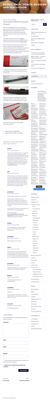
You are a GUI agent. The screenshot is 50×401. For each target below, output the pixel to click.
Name (5, 340)
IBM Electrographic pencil (36, 58)
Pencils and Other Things (36, 306)
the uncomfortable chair (36, 311)
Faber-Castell (35, 218)
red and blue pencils (37, 276)
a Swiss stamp (23, 41)
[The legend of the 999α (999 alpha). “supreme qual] (43, 148)
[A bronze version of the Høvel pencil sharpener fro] (35, 156)
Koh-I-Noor (35, 229)
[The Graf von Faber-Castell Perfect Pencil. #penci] (43, 107)
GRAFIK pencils (12, 163)
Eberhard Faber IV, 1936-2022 (37, 42)
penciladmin (10, 192)
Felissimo (35, 220)
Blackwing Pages (34, 289)
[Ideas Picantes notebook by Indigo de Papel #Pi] (43, 123)
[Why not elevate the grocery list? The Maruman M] (35, 123)
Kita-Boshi (35, 227)
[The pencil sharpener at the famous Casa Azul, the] (35, 164)
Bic (33, 206)
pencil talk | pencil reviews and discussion (25, 6)
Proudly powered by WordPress (9, 397)
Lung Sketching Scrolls (36, 299)
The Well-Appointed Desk (36, 328)
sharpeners (33, 265)
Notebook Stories (34, 321)
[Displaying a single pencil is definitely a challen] (43, 139)
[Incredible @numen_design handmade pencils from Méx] (35, 180)
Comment (6, 322)
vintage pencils (34, 281)
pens (32, 262)
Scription (33, 326)
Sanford (34, 243)
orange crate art (34, 323)
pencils (32, 260)
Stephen (13, 19)
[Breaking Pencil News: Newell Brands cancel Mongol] (43, 180)
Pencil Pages (34, 304)
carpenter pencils (36, 269)
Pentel (34, 241)
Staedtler (35, 248)
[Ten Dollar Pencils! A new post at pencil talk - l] (35, 115)
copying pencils (36, 271)
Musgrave (35, 238)
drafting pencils (34, 197)
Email (5, 346)
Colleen (34, 211)
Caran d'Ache (8, 131)
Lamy (34, 231)
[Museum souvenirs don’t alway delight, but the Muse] (43, 172)
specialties (33, 267)
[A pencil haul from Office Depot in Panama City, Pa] (35, 139)
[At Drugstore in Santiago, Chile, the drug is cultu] (35, 148)
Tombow (34, 250)
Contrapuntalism (34, 294)
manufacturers (34, 204)
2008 (21, 38)
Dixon (34, 215)
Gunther (9, 148)
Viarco (34, 252)
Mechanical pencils (35, 255)
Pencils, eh (33, 308)
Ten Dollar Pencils (34, 36)
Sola (8, 171)
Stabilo (34, 245)
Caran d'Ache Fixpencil (11, 133)
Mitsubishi (35, 236)
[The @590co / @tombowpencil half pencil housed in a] (43, 115)
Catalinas (33, 45)
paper (32, 257)
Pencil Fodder (34, 301)
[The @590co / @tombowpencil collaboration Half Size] (35, 131)
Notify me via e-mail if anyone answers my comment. (14, 366)
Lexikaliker (33, 296)
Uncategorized (34, 279)
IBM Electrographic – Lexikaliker (38, 56)
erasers (32, 199)
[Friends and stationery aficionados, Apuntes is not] (43, 164)
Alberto (9, 247)
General (34, 222)
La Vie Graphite (34, 319)
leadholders (16, 131)
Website (5, 353)
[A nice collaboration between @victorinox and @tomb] (35, 107)
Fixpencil (20, 133)
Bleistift (32, 291)
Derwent (34, 213)
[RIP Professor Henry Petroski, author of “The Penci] (43, 156)
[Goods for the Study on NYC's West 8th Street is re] (35, 172)
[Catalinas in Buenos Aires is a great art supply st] (43, 131)
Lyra (33, 234)
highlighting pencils (37, 274)
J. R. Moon (35, 224)
